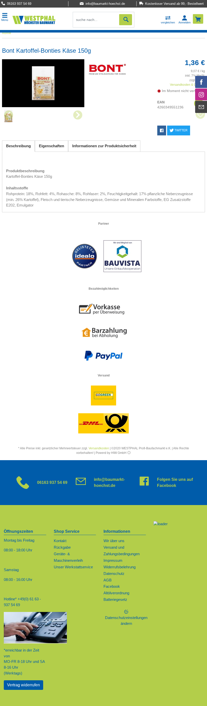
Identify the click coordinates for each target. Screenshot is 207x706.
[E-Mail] (201, 107)
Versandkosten (99, 448)
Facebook (112, 586)
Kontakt (60, 541)
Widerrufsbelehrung (120, 567)
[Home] (34, 19)
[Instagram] (201, 94)
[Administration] (129, 453)
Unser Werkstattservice (73, 567)
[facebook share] (161, 130)
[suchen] (125, 19)
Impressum (113, 560)
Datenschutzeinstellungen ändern (126, 620)
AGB (108, 580)
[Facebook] (201, 82)
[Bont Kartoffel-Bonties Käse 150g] (43, 83)
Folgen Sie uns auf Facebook (175, 482)
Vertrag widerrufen (23, 685)
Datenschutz (114, 573)
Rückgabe (62, 547)
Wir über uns (114, 541)
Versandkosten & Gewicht (187, 84)
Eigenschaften (51, 146)
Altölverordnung (116, 593)
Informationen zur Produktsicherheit (104, 146)
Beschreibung (18, 146)
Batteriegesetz (115, 599)
